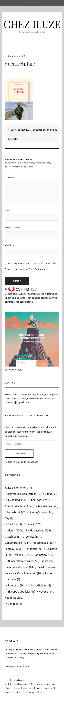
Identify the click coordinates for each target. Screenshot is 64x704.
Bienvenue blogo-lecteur (21, 493)
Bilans (48, 493)
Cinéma (12, 524)
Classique (10, 536)
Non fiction (40, 554)
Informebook (12, 512)
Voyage (43, 591)
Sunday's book (38, 512)
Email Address (13, 227)
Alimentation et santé (20, 561)
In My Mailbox (43, 506)
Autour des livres (15, 487)
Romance (13, 585)
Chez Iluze (32, 23)
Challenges (36, 499)
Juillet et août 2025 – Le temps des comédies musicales (32, 134)
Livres (29, 524)
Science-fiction (37, 585)
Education (30, 573)
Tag (7, 518)
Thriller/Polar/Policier (17, 591)
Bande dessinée (35, 530)
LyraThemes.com (20, 684)
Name (8, 210)
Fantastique (39, 542)
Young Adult (12, 597)
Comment (10, 177)
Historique (31, 548)
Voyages (13, 603)
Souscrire (19, 453)
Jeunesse (51, 548)
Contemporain (13, 542)
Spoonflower (23, 666)
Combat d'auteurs (15, 506)
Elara (7, 680)
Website (9, 245)
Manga (19, 554)
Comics (29, 536)
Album (11, 530)
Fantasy (9, 548)
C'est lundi (14, 499)
